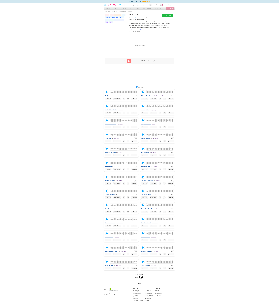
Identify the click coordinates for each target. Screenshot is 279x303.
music (108, 8)
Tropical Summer (146, 124)
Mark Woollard (119, 180)
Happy (106, 22)
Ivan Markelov (121, 194)
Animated (116, 20)
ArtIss (153, 124)
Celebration (107, 17)
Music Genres (114, 11)
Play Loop (140, 87)
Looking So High (145, 166)
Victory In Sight (109, 265)
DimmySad (154, 166)
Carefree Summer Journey (112, 251)
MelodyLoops (107, 11)
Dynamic (122, 20)
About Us (157, 290)
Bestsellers (135, 298)
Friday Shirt (108, 138)
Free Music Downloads (138, 300)
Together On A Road (110, 194)
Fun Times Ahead (146, 223)
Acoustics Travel (109, 209)
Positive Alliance (109, 180)
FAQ (146, 292)
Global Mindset (145, 237)
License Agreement (149, 295)
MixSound (118, 96)
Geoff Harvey (118, 265)
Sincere (110, 22)
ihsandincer (120, 110)
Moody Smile (108, 166)
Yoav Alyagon (133, 17)
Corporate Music (122, 11)
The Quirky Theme (146, 194)
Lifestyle (107, 15)
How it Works (159, 8)
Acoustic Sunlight (146, 138)
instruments (147, 8)
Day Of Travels (145, 152)
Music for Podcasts (137, 293)
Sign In (171, 5)
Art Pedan (153, 152)
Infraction (157, 180)
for (131, 8)
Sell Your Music (158, 295)
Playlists (135, 297)
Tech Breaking (145, 265)
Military (111, 15)
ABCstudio (119, 152)
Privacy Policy (148, 298)
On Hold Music (136, 290)
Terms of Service (148, 297)
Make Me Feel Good (110, 152)
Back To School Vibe (110, 124)
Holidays (113, 17)
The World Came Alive (147, 180)
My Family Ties (109, 237)
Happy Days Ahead (146, 209)
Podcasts (121, 17)
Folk (120, 15)
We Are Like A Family (111, 110)
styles (124, 8)
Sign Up (170, 8)
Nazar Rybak (154, 265)
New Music (135, 295)
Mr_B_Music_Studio (158, 96)
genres (116, 8)
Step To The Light (146, 251)
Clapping (111, 20)
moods (138, 8)
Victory (106, 20)
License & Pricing (148, 293)
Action (123, 15)
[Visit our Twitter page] (107, 289)
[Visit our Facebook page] (104, 289)
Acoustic (116, 15)
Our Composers (158, 293)
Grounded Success (110, 223)
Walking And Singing (147, 96)
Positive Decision (109, 96)
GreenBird (153, 237)
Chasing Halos (145, 110)
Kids (117, 17)
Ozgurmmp (153, 110)
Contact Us (147, 300)
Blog (156, 292)
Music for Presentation (137, 292)
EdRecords (116, 166)
